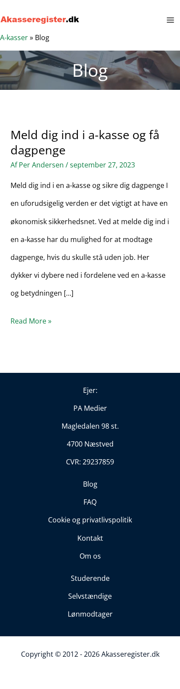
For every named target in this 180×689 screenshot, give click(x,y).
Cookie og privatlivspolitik (90, 520)
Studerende (90, 578)
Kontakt (90, 538)
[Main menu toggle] (170, 19)
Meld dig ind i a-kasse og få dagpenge (84, 142)
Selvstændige (90, 596)
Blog (90, 484)
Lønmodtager (90, 614)
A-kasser (14, 37)
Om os (90, 556)
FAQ (90, 502)
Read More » (31, 323)
